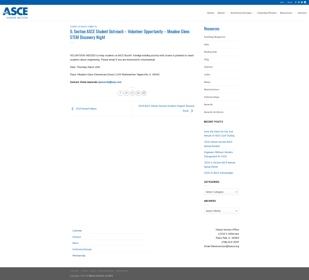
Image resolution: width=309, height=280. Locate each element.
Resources (286, 12)
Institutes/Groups (241, 12)
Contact (302, 12)
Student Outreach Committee (83, 26)
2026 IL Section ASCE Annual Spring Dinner (219, 164)
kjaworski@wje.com (110, 82)
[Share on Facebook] (120, 93)
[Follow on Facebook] (296, 2)
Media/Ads (210, 51)
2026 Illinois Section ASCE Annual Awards (218, 144)
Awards (208, 104)
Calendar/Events (267, 12)
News (290, 2)
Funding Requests (214, 36)
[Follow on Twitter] (302, 2)
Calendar (77, 230)
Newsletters (211, 89)
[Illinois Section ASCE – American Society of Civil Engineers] (18, 13)
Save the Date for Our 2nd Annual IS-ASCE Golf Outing (219, 133)
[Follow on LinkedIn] (305, 2)
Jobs (282, 2)
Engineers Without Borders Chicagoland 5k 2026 (218, 154)
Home (210, 12)
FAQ (206, 59)
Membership (78, 255)
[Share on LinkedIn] (144, 93)
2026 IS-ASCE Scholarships (218, 172)
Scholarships (212, 97)
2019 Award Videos (86, 108)
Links (207, 74)
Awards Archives (214, 112)
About (221, 12)
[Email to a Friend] (132, 93)
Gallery (208, 66)
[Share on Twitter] (126, 93)
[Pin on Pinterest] (138, 93)
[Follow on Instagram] (299, 2)
